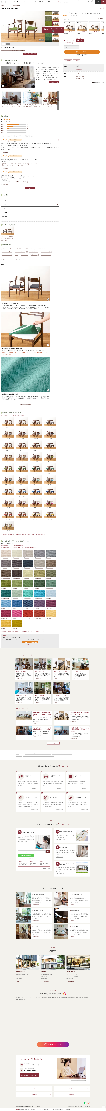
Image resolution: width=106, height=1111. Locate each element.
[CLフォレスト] (49, 467)
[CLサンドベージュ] (8, 445)
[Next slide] (42, 26)
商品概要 (4, 212)
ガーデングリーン (33, 252)
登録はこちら (60, 857)
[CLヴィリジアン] (8, 479)
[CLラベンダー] (22, 502)
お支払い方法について (80, 78)
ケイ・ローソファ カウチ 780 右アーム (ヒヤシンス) (15, 182)
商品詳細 (4, 216)
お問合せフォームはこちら (30, 1075)
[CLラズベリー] (49, 502)
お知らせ (71, 1088)
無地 (17, 255)
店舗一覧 (41, 1)
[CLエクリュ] (22, 421)
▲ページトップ (68, 758)
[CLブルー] (49, 491)
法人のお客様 (47, 1)
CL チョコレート (17, 578)
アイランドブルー (41, 249)
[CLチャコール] (36, 433)
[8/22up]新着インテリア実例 (36, 1109)
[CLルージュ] (8, 514)
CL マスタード (50, 618)
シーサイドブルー (7, 252)
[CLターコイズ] (49, 479)
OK (53, 31)
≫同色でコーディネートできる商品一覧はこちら (13, 50)
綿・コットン (25, 255)
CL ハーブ (49, 578)
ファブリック (8, 5)
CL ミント (16, 598)
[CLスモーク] (22, 433)
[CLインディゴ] (36, 491)
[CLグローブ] (22, 456)
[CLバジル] (8, 456)
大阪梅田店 (71, 971)
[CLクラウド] (49, 421)
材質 (3, 208)
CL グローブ (38, 578)
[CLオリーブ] (8, 525)
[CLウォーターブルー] (22, 491)
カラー (4, 204)
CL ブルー (27, 608)
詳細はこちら (35, 788)
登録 (48, 851)
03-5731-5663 (30, 1071)
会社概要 (34, 1094)
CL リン (26, 588)
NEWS (17, 1109)
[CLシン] (36, 467)
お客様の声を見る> (76, 15)
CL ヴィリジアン (6, 598)
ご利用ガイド (34, 1088)
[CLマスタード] (36, 514)
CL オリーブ (16, 628)
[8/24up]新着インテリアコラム (48, 1109)
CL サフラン (5, 628)
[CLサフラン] (49, 514)
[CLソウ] (8, 467)
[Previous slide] (3, 26)
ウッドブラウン (18, 249)
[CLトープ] (36, 421)
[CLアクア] (8, 491)
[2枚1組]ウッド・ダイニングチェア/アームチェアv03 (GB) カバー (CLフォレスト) (22, 164)
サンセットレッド (7, 255)
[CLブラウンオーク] (36, 445)
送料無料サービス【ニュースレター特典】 (63, 1109)
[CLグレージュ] (22, 445)
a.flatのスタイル (34, 1)
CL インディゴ (16, 608)
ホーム (2, 5)
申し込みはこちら (61, 839)
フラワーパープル (46, 252)
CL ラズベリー (16, 618)
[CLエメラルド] (36, 479)
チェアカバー (16, 5)
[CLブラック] (49, 433)
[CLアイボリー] (8, 421)
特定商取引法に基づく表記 (72, 1106)
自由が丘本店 (21, 971)
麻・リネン (34, 255)
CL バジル (27, 578)
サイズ (4, 200)
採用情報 (71, 1094)
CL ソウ (15, 588)
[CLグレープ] (8, 502)
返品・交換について (80, 76)
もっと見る (53, 743)
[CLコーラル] (22, 514)
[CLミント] (22, 479)
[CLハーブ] (36, 456)
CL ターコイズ (39, 598)
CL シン (37, 588)
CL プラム (5, 618)
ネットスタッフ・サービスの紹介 (79, 1080)
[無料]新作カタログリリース (24, 1109)
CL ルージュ (27, 618)
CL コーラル (38, 618)
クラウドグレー (30, 249)
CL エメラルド (27, 598)
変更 (77, 66)
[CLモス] (49, 456)
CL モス (4, 588)
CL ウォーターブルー (7, 608)
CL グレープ (38, 608)
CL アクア (49, 598)
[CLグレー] (8, 433)
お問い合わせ (87, 1106)
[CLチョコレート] (49, 445)
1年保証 (77, 73)
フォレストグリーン (20, 252)
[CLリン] (22, 467)
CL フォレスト (50, 588)
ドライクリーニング (46, 255)
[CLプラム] (36, 502)
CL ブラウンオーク (6, 578)
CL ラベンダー (50, 608)
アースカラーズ (7, 249)
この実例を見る (54, 82)
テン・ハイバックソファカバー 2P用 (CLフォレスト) (15, 165)
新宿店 (9, 141)
